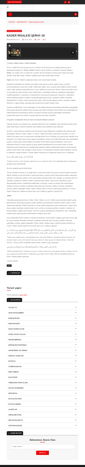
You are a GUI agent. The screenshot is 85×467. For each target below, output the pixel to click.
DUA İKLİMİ (12, 377)
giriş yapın (23, 295)
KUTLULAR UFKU (15, 399)
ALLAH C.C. (12, 307)
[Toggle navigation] (10, 14)
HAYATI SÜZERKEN (15, 388)
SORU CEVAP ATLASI (16, 334)
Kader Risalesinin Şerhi (36, 22)
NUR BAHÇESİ (22, 22)
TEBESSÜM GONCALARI (18, 383)
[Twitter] (69, 2)
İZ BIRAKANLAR (14, 366)
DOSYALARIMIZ (14, 404)
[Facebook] (65, 2)
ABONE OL (42, 453)
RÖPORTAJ (12, 393)
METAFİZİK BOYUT (15, 420)
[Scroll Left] (12, 53)
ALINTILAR (12, 409)
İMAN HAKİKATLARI (16, 329)
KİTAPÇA (12, 361)
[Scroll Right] (73, 53)
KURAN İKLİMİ (13, 318)
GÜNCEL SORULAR (16, 356)
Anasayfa (11, 22)
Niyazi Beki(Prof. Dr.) (13, 40)
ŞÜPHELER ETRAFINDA (17, 345)
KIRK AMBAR (13, 372)
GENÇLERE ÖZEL (15, 415)
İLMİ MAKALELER (15, 425)
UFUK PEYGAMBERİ (16, 313)
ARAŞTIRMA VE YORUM (17, 350)
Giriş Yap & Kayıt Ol (14, 2)
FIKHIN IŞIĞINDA (14, 340)
